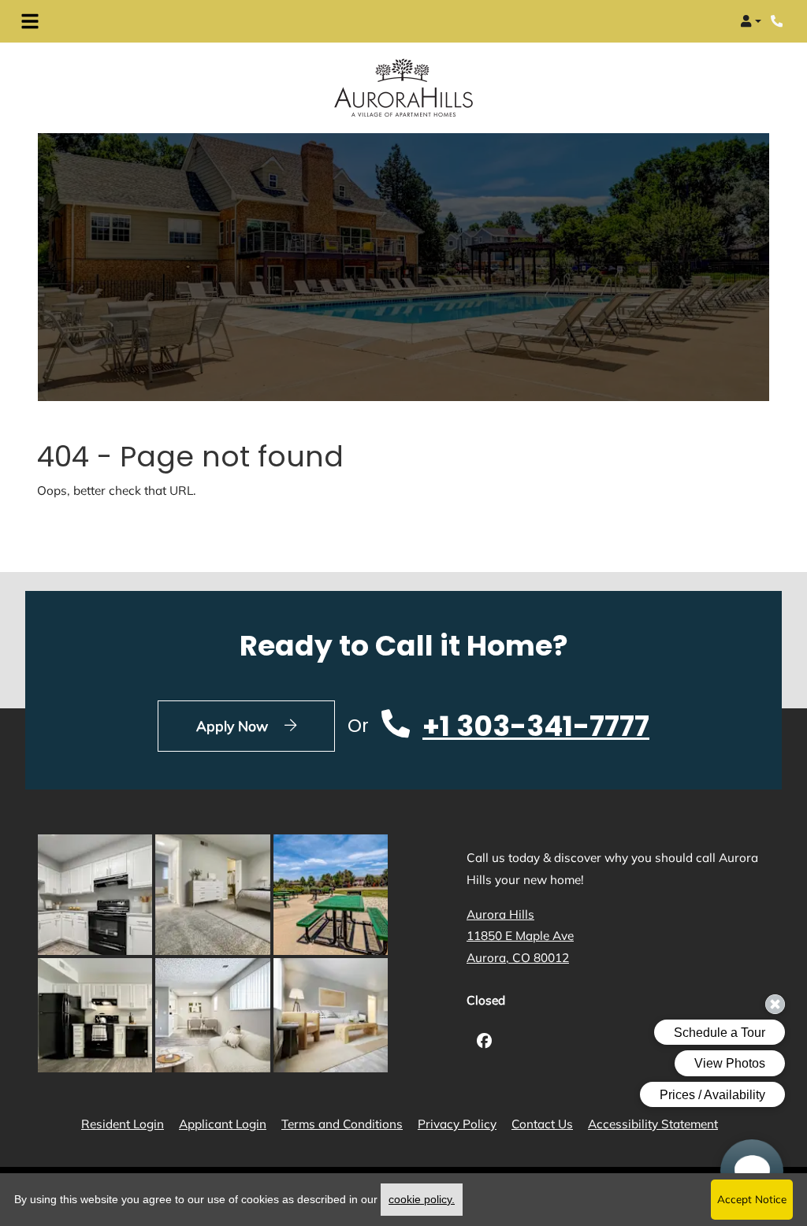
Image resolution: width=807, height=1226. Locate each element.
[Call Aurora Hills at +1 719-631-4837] (778, 21)
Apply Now (265, 725)
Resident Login (122, 1123)
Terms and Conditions (342, 1123)
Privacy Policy (457, 1123)
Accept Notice (752, 1199)
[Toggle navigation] (30, 21)
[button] (750, 21)
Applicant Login (222, 1123)
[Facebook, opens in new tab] (484, 1043)
